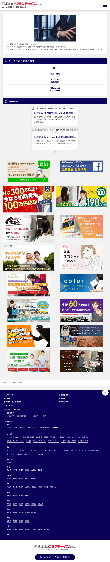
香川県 (15, 521)
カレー (55, 450)
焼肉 (50, 450)
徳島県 (9, 521)
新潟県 (33, 478)
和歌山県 (40, 504)
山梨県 (27, 487)
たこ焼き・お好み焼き (92, 450)
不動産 (63, 441)
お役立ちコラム (64, 395)
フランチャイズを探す (12, 410)
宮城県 (27, 470)
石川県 (15, 478)
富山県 (9, 478)
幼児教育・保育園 (42, 437)
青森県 (9, 470)
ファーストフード (12, 450)
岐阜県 (15, 495)
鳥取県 (9, 512)
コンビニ (9, 428)
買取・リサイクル (20, 428)
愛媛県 (21, 521)
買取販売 (63, 437)
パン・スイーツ (29, 454)
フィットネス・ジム (39, 441)
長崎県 (21, 529)
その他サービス (83, 441)
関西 (8, 501)
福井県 (21, 478)
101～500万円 (21, 416)
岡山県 (21, 512)
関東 (8, 484)
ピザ (60, 450)
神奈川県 (53, 487)
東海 (8, 492)
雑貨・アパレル (33, 428)
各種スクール (54, 437)
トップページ (9, 395)
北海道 (9, 462)
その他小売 (55, 428)
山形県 (33, 470)
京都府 (15, 504)
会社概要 (7, 398)
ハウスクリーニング (13, 437)
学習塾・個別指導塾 (27, 437)
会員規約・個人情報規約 (12, 402)
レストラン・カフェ (76, 450)
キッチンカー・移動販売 (14, 454)
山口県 (33, 512)
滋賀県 (27, 504)
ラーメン (33, 450)
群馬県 (21, 487)
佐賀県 (15, 529)
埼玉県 (33, 487)
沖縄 (8, 535)
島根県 (15, 512)
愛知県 (9, 495)
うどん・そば (42, 450)
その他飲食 (40, 454)
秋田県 (21, 470)
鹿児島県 (46, 529)
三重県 (21, 495)
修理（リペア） (87, 437)
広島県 (27, 512)
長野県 (27, 478)
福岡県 (9, 529)
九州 (8, 526)
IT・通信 (28, 441)
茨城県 (9, 487)
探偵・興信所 (71, 441)
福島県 (40, 470)
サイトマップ (9, 405)
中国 (8, 509)
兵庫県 (21, 504)
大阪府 (9, 504)
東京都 (46, 487)
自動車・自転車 (45, 428)
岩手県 (15, 470)
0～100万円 (10, 416)
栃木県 (15, 487)
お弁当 (66, 450)
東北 (8, 467)
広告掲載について (65, 398)
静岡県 (27, 495)
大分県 (33, 529)
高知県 (27, 521)
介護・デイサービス (74, 437)
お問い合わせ (64, 402)
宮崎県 (40, 529)
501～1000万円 (33, 416)
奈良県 (33, 504)
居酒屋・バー (24, 450)
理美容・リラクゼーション (15, 441)
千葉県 (40, 487)
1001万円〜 (44, 416)
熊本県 (27, 529)
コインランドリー (53, 441)
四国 (8, 518)
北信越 (9, 475)
